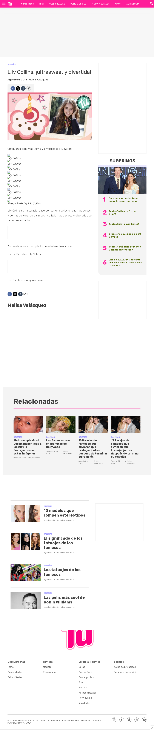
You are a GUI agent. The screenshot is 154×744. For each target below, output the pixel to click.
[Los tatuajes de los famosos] (26, 572)
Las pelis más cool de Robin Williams (64, 600)
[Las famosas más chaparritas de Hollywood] (60, 424)
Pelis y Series (78, 3)
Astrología (132, 3)
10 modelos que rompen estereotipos (64, 513)
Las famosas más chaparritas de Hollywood (58, 444)
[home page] (10, 4)
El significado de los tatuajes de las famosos (63, 543)
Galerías (12, 64)
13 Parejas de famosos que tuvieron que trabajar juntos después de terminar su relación (93, 448)
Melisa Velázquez (38, 79)
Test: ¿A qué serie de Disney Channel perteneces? (125, 248)
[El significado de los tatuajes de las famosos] (26, 541)
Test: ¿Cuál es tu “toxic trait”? (122, 212)
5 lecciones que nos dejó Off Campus (125, 235)
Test (41, 3)
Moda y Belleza (100, 3)
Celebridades (57, 3)
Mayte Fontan (34, 458)
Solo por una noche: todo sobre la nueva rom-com (123, 199)
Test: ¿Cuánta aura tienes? (124, 223)
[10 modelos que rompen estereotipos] (26, 513)
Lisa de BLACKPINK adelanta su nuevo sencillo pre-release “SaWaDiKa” (125, 262)
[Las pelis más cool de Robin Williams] (26, 600)
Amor (118, 3)
